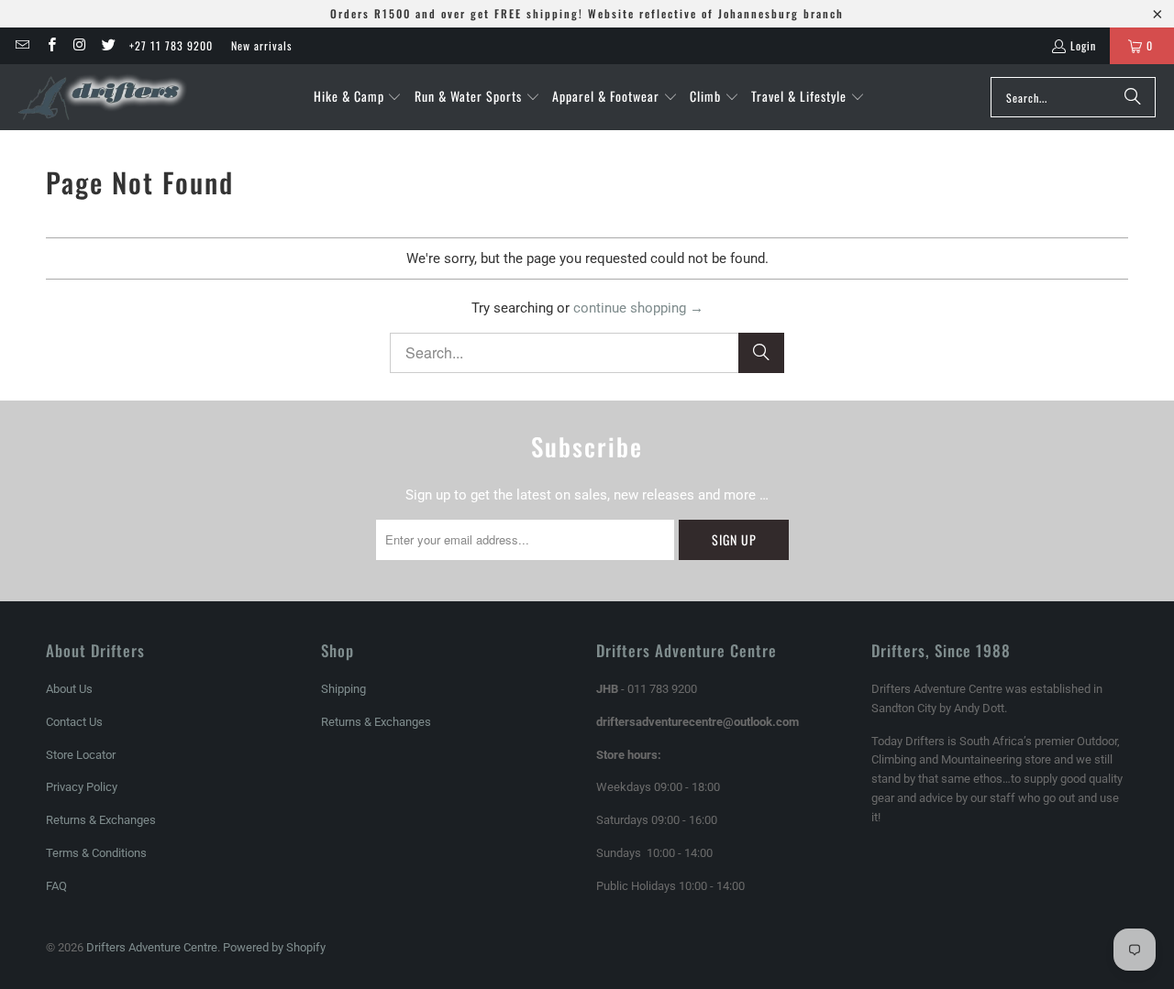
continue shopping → (638, 308)
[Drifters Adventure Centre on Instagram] (79, 45)
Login (1083, 45)
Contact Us (74, 722)
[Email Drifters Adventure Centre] (21, 45)
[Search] (1133, 97)
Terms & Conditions (96, 853)
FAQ (56, 886)
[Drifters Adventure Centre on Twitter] (108, 45)
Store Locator (81, 755)
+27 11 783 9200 (171, 45)
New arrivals (261, 45)
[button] (358, 97)
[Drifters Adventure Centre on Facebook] (50, 45)
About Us (69, 689)
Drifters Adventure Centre (151, 947)
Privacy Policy (81, 787)
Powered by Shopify (274, 947)
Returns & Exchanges (101, 820)
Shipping (343, 689)
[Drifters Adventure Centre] (103, 97)
